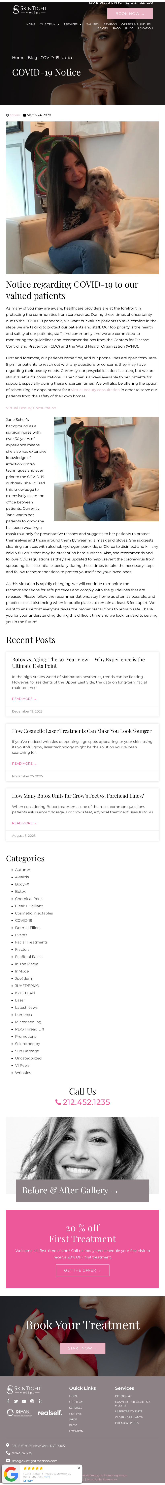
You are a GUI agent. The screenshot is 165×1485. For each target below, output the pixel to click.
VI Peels (22, 1065)
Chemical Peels (29, 899)
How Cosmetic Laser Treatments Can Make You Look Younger (82, 730)
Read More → (24, 699)
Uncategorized (28, 1058)
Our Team (47, 24)
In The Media (26, 964)
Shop (116, 28)
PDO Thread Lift (29, 1029)
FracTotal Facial (29, 957)
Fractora (22, 949)
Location (145, 28)
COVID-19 (23, 920)
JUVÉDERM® (27, 986)
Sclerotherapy (27, 1044)
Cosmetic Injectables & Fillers (132, 1403)
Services (71, 24)
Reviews (110, 24)
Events (21, 935)
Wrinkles (23, 1073)
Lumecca (23, 1015)
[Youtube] (24, 1401)
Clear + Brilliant (29, 906)
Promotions (25, 1036)
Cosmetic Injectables (34, 913)
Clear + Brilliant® (129, 1417)
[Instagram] (32, 1401)
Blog (129, 28)
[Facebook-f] (8, 1401)
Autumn (22, 870)
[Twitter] (16, 1401)
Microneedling (28, 1022)
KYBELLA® (25, 993)
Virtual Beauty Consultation (31, 408)
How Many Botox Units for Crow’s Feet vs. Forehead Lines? (78, 795)
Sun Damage (27, 1051)
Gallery (92, 24)
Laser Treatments (128, 1411)
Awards (22, 877)
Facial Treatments (31, 942)
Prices (102, 28)
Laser (20, 1000)
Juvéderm (24, 978)
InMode (22, 971)
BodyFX (22, 884)
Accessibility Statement (101, 1479)
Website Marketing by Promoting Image (100, 1475)
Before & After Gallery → (70, 1190)
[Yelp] (40, 1401)
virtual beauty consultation (95, 390)
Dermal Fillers (27, 928)
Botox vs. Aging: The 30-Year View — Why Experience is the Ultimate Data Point (78, 662)
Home (30, 24)
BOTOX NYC (123, 1396)
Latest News (26, 1007)
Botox (20, 891)
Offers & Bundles (136, 24)
